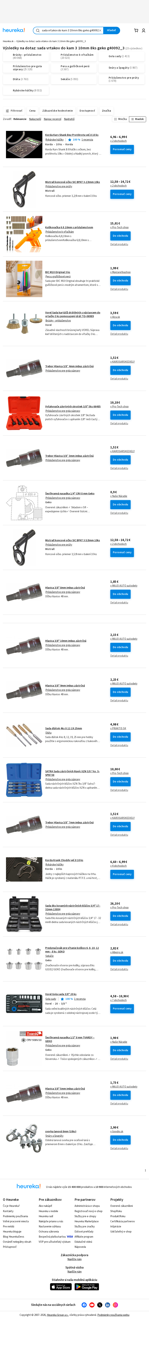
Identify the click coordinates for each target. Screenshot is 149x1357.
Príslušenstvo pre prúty (58, 186)
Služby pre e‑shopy (85, 1216)
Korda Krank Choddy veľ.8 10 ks (64, 860)
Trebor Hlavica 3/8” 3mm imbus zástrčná (69, 456)
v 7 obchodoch (118, 1000)
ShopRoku (116, 1211)
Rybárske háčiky (54, 140)
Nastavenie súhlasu (50, 1226)
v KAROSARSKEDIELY (122, 362)
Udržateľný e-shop (121, 1232)
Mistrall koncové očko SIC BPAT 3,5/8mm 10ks (72, 540)
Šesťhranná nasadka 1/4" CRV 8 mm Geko (69, 494)
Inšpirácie (115, 1226)
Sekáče (49, 956)
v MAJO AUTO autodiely (123, 586)
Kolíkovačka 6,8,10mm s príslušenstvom (69, 227)
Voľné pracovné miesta (16, 1221)
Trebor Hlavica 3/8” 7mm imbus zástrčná (69, 823)
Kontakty (8, 1211)
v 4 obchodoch (118, 866)
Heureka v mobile (48, 1211)
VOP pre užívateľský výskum (55, 1242)
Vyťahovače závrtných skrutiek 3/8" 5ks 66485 (73, 407)
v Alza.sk (115, 317)
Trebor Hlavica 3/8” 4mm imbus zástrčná (69, 366)
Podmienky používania (15, 1216)
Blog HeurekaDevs (13, 1237)
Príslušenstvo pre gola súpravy (62, 371)
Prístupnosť (10, 1247)
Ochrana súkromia (49, 1232)
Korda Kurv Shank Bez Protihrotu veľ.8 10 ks (71, 135)
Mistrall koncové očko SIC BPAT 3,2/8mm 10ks (72, 182)
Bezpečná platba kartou (52, 1237)
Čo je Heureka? (11, 1206)
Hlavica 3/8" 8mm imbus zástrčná (65, 588)
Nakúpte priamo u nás (51, 1221)
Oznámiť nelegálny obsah (17, 1242)
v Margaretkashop (120, 272)
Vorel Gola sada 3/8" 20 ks (60, 994)
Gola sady (50, 999)
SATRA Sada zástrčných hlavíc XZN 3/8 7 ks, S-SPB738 (72, 773)
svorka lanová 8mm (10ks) (60, 1131)
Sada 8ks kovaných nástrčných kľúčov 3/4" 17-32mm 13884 (72, 907)
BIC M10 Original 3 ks (57, 272)
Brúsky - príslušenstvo (58, 321)
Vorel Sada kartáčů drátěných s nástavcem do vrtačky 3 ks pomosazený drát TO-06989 (72, 314)
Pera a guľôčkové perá (58, 277)
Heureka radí (46, 1216)
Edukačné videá (83, 1242)
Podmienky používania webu (113, 1315)
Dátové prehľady (83, 1232)
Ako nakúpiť (45, 1206)
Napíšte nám (74, 1259)
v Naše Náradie (118, 496)
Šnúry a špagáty (54, 1136)
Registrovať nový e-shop (88, 1211)
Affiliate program (83, 1237)
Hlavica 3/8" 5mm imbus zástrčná (65, 1089)
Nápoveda (80, 1247)
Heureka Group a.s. (57, 1315)
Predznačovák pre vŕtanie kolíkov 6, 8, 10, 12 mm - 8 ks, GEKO (72, 950)
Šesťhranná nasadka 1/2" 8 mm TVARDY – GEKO (69, 1039)
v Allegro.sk (116, 952)
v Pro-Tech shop (119, 227)
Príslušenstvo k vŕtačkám (59, 232)
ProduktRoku (117, 1216)
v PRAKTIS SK (118, 728)
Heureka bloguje (12, 1232)
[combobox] (68, 30)
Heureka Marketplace (86, 1221)
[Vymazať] (100, 30)
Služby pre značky (84, 1226)
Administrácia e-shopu (87, 1206)
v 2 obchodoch (118, 141)
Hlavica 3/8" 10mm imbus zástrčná (65, 641)
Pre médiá (8, 1226)
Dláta (48, 733)
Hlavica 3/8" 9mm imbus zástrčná (65, 686)
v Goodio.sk (116, 1131)
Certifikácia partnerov (122, 1221)
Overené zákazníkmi (121, 1206)
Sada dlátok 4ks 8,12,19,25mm (63, 728)
